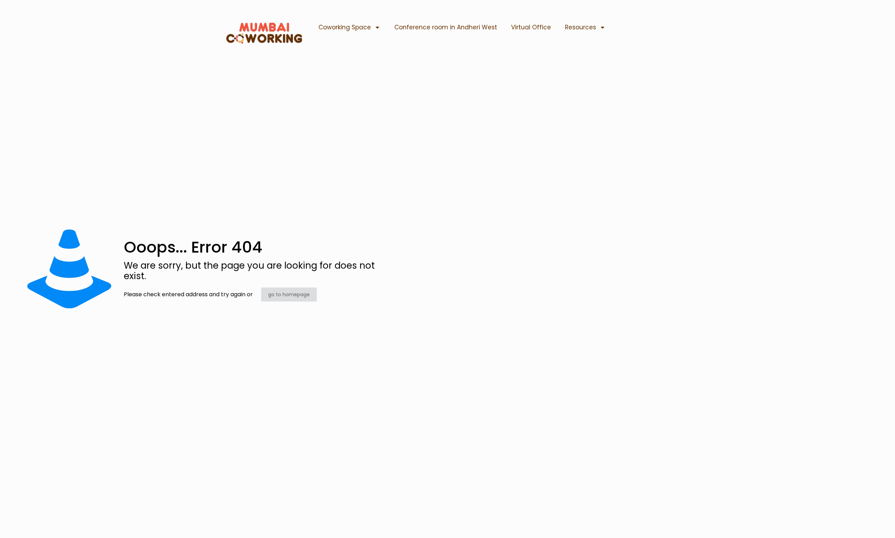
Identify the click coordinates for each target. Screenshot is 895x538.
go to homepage (289, 294)
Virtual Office (531, 27)
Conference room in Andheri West (445, 27)
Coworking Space (344, 27)
